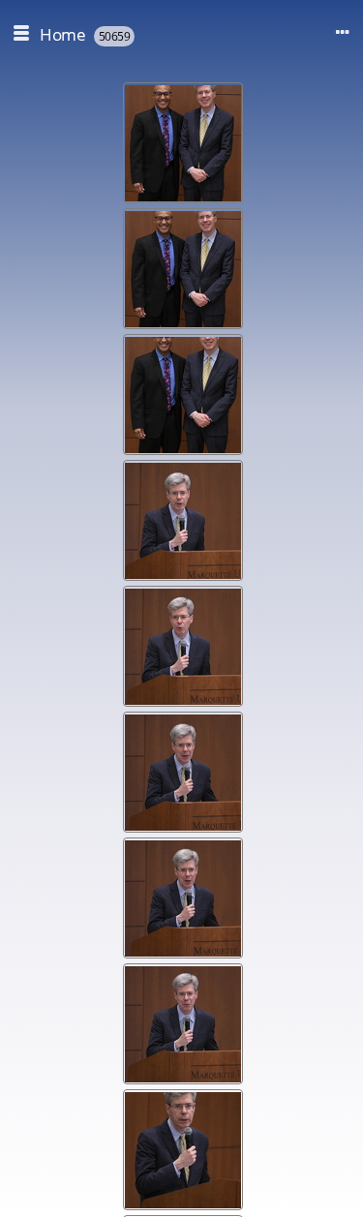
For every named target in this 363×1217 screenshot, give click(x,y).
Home (62, 34)
